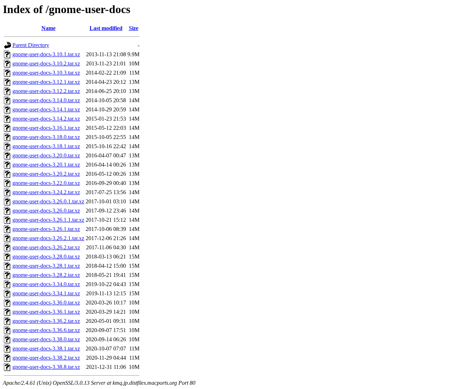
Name (48, 28)
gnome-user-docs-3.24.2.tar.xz (46, 192)
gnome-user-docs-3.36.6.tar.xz (46, 330)
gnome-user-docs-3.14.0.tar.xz (46, 100)
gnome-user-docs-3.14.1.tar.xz (46, 109)
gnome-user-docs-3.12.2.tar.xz (46, 91)
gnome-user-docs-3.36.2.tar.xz (46, 321)
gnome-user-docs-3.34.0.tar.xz (46, 284)
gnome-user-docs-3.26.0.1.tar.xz (48, 201)
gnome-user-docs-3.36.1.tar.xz (46, 312)
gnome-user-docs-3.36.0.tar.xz (46, 303)
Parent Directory (30, 45)
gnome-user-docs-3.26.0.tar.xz (46, 211)
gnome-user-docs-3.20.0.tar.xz (46, 155)
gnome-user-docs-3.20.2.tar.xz (46, 174)
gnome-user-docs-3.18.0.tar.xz (46, 137)
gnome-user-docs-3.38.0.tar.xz (46, 339)
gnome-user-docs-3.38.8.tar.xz (46, 367)
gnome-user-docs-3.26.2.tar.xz (46, 247)
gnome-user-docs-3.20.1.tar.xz (46, 165)
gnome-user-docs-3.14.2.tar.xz (46, 119)
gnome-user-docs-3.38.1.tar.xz (46, 349)
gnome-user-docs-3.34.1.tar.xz (46, 293)
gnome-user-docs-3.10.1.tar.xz (46, 54)
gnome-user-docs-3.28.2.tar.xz (46, 275)
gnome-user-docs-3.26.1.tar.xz (46, 229)
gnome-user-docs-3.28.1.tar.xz (46, 266)
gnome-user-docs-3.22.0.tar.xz (46, 183)
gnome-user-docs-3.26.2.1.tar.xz (48, 238)
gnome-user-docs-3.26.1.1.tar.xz (48, 220)
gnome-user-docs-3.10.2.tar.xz (46, 63)
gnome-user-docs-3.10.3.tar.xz (46, 73)
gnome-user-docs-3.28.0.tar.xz (46, 257)
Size (133, 28)
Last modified (106, 28)
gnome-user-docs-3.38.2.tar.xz (46, 358)
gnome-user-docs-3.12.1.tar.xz (46, 82)
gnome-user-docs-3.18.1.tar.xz (46, 146)
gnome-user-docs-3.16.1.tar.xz (46, 128)
